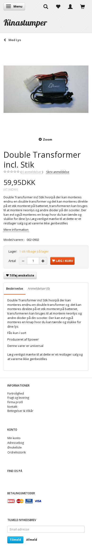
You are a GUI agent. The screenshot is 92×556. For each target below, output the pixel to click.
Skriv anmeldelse (57, 172)
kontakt (12, 406)
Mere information (16, 229)
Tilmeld (15, 540)
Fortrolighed (15, 393)
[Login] (70, 6)
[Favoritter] (58, 6)
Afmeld (31, 540)
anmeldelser (32, 172)
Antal (12, 261)
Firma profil (15, 402)
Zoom (47, 139)
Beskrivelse (14, 288)
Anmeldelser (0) (39, 288)
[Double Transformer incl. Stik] (46, 89)
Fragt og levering (18, 397)
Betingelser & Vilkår (20, 411)
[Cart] (82, 6)
